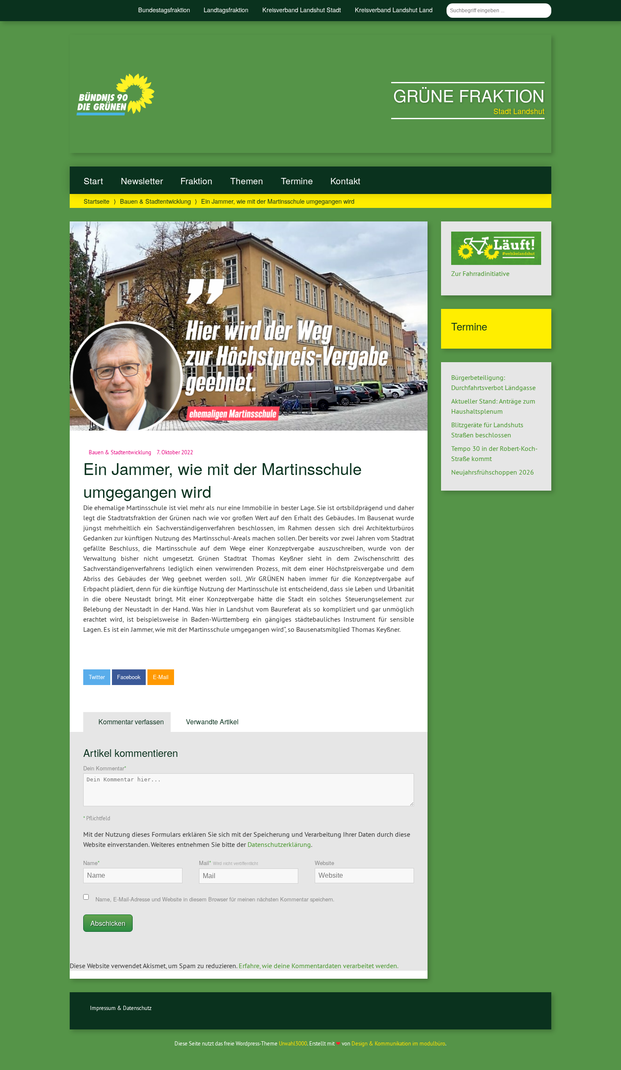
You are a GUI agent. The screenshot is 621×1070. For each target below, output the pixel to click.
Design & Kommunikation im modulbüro (398, 1043)
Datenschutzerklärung (279, 844)
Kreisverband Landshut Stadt (301, 9)
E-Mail (161, 677)
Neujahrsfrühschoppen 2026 (492, 472)
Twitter (97, 677)
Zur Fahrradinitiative (480, 273)
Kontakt (345, 180)
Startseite (96, 201)
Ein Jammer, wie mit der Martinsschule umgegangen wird (222, 479)
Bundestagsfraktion (164, 9)
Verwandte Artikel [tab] (212, 721)
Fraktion (196, 180)
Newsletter (142, 180)
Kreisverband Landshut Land (394, 9)
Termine (297, 180)
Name (91, 863)
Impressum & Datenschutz (121, 1007)
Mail (228, 863)
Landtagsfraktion (226, 9)
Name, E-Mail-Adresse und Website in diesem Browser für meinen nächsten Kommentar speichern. (215, 899)
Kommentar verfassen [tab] (131, 721)
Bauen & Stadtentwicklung (155, 201)
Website (324, 863)
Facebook (128, 677)
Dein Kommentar (104, 768)
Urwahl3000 (293, 1043)
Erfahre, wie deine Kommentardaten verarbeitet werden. (318, 965)
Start (93, 180)
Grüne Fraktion (469, 95)
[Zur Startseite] (115, 113)
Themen (246, 180)
